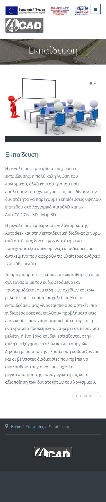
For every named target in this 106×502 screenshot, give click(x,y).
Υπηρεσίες (35, 426)
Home (16, 426)
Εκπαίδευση (21, 154)
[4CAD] (54, 19)
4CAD (53, 452)
